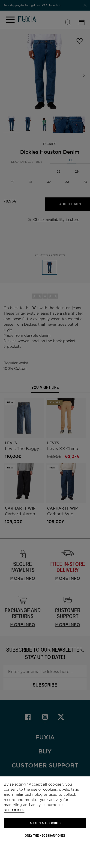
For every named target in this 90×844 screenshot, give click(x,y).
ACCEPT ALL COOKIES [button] (45, 823)
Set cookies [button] (14, 810)
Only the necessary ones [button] (45, 835)
